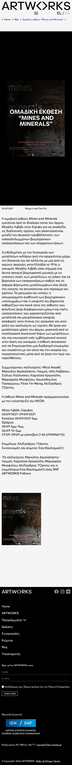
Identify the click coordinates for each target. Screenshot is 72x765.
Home (7, 19)
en (67, 13)
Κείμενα (7, 640)
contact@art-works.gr (49, 745)
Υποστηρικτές (11, 654)
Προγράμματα (12, 620)
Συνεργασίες (10, 633)
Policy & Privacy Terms (48, 761)
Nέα (16, 19)
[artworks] (36, 9)
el (59, 13)
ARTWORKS (10, 613)
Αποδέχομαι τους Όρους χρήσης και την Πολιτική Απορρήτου (37, 687)
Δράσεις (7, 627)
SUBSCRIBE (10, 694)
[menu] (36, 13)
